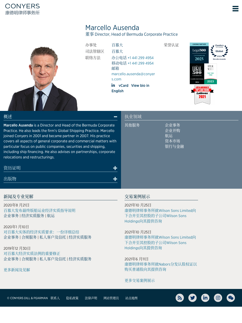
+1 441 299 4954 (141, 58)
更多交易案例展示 (140, 280)
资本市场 (172, 141)
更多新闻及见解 (17, 270)
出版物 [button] (10, 179)
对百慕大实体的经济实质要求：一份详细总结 (41, 232)
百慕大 (117, 45)
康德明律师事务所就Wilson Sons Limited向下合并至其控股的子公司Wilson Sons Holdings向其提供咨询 (160, 215)
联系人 (55, 298)
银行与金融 (174, 146)
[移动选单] (235, 8)
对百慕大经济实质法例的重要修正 (32, 253)
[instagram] (218, 298)
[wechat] (231, 298)
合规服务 (29, 237)
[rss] (180, 298)
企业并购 (172, 130)
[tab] (60, 117)
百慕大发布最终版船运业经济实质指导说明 (39, 210)
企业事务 (172, 125)
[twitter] (192, 298)
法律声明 (91, 298)
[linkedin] (114, 85)
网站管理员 (111, 298)
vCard (123, 85)
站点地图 (131, 298)
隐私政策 (72, 298)
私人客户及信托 (52, 237)
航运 (169, 136)
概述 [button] (8, 116)
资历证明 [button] (12, 168)
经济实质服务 (33, 216)
